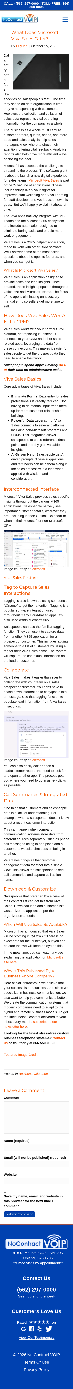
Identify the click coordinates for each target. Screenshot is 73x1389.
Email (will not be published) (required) (35, 1158)
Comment (11, 1098)
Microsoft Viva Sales (43, 180)
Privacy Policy (36, 1369)
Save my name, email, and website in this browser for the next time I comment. (33, 1201)
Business (25, 1074)
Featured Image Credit (20, 1055)
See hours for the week (36, 1296)
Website (10, 1174)
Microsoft (38, 569)
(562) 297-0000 (27, 3)
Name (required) (17, 1141)
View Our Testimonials (36, 1337)
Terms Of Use (36, 1362)
